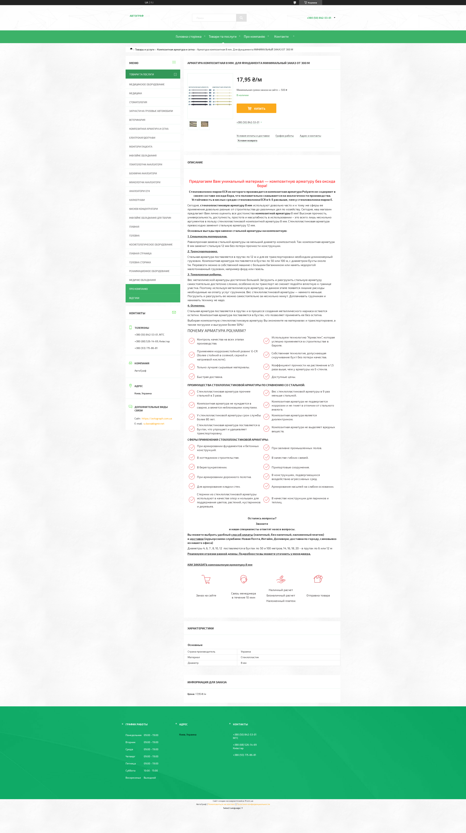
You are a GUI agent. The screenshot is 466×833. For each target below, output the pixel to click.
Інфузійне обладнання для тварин (150, 217)
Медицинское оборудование (147, 84)
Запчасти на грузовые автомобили (151, 111)
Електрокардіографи (142, 137)
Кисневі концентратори (143, 208)
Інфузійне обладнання (143, 155)
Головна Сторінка (140, 262)
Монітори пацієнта (140, 146)
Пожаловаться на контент (221, 804)
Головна (134, 235)
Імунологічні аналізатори (144, 182)
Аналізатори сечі (139, 191)
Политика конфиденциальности (253, 804)
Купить (259, 108)
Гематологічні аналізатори (145, 164)
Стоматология (138, 102)
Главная (134, 226)
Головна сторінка (189, 36)
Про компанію (254, 36)
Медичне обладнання (142, 280)
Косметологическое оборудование (151, 244)
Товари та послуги (222, 36)
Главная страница (140, 253)
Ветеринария (137, 119)
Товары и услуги (144, 49)
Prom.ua (249, 801)
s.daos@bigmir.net (153, 423)
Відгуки (134, 298)
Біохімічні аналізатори (143, 173)
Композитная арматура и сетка (176, 49)
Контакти (281, 36)
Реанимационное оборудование (149, 271)
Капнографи (137, 200)
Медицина (135, 93)
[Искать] (241, 18)
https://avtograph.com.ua (157, 418)
